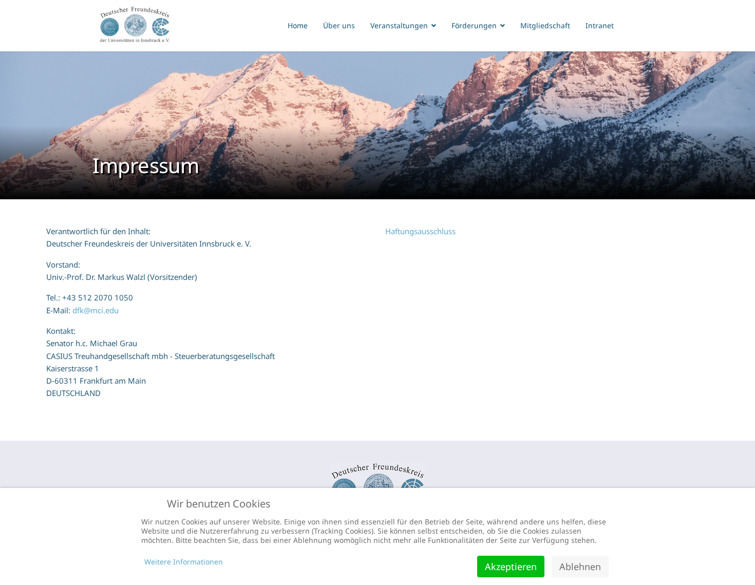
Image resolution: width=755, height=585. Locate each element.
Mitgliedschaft (545, 25)
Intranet (600, 25)
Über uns (339, 25)
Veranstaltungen (399, 25)
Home (298, 25)
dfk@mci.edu (95, 310)
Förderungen (474, 25)
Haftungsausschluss (420, 231)
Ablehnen (580, 566)
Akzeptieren (511, 566)
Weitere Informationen (183, 562)
